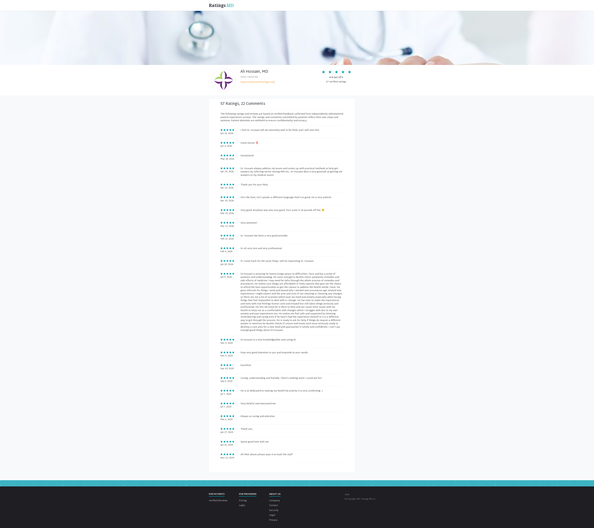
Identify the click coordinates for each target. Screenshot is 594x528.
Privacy (273, 520)
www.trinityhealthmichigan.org (257, 82)
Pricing (243, 501)
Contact (273, 505)
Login (242, 505)
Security (273, 510)
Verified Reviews (218, 501)
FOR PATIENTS (217, 494)
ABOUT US (275, 494)
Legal (272, 515)
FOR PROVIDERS (247, 494)
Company (274, 501)
